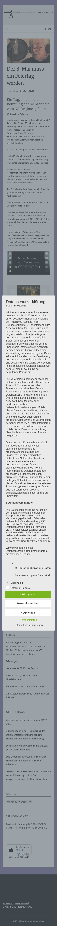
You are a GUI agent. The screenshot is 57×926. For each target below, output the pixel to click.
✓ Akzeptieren (27, 594)
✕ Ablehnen (28, 612)
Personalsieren (28, 620)
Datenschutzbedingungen (28, 625)
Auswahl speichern (27, 603)
